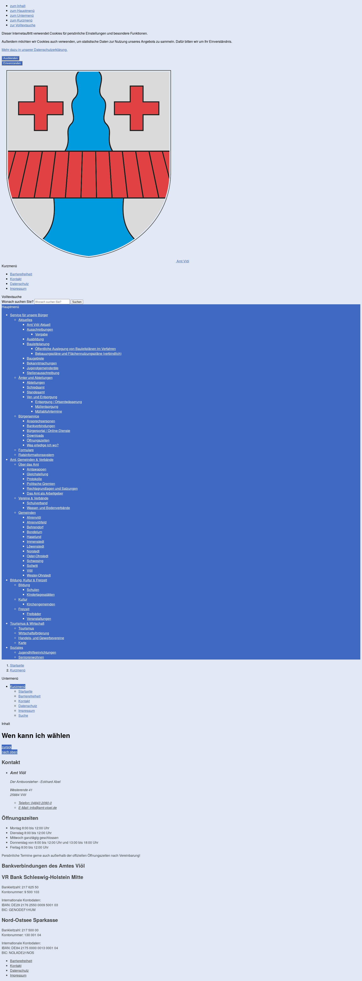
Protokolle (34, 478)
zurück (7, 747)
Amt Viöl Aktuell (38, 324)
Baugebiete (35, 358)
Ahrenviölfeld (37, 522)
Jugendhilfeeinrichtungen (37, 652)
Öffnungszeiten (38, 440)
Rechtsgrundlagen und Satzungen (52, 488)
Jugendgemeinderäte (42, 367)
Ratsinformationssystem (36, 454)
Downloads (35, 435)
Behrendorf (35, 527)
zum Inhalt (17, 5)
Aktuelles (25, 319)
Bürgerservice (28, 416)
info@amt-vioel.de (37, 807)
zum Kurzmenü (21, 20)
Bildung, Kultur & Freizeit (28, 580)
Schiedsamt (35, 387)
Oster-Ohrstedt (37, 555)
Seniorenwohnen (31, 657)
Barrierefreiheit (21, 274)
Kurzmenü (17, 670)
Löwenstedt (35, 546)
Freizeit (23, 608)
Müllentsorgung (46, 406)
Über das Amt (28, 464)
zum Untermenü (22, 15)
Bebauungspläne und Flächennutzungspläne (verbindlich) (78, 353)
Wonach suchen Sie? (18, 301)
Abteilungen (36, 382)
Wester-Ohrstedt (39, 575)
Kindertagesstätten (41, 594)
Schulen (33, 589)
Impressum (18, 288)
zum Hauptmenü (22, 10)
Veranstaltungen (39, 618)
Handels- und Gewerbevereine (41, 637)
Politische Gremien (41, 483)
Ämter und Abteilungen (35, 377)
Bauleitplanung (38, 343)
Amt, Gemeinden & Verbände (31, 459)
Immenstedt (35, 541)
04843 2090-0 (35, 802)
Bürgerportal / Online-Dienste (48, 430)
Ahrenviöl (34, 517)
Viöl (30, 570)
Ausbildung (35, 339)
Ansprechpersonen (41, 421)
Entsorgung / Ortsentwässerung (58, 401)
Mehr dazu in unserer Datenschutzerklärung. (34, 49)
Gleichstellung (37, 474)
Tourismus (26, 628)
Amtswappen (36, 469)
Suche (23, 715)
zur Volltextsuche (22, 25)
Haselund (34, 536)
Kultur (22, 599)
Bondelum (34, 531)
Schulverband (37, 502)
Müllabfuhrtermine (48, 411)
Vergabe (41, 334)
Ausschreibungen (40, 329)
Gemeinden (27, 512)
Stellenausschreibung (43, 372)
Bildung (24, 584)
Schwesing (35, 560)
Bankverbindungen (41, 425)
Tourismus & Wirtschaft (27, 623)
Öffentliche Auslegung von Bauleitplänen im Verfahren (75, 348)
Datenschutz (19, 283)
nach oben (9, 751)
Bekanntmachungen (42, 363)
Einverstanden (12, 63)
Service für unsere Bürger (29, 314)
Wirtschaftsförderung (33, 633)
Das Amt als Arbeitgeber (45, 493)
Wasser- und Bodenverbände (48, 507)
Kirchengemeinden (41, 604)
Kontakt (15, 278)
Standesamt (36, 392)
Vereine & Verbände (33, 498)
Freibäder (34, 613)
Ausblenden (10, 58)
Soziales (16, 647)
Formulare (26, 449)
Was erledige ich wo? (43, 445)
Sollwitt (32, 565)
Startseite (17, 665)
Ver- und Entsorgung (42, 396)
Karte (22, 642)
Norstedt (33, 551)
